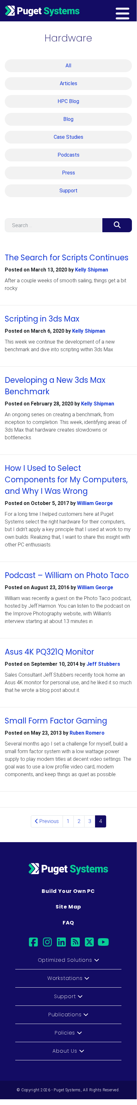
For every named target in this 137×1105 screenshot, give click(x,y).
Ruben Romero (87, 733)
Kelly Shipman (91, 270)
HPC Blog (68, 101)
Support (68, 191)
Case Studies (68, 137)
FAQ (68, 922)
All (68, 66)
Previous (48, 821)
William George (95, 503)
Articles (68, 83)
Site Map (68, 906)
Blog (68, 119)
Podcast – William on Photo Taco (67, 575)
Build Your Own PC (68, 891)
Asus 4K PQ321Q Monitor (49, 652)
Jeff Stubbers (103, 664)
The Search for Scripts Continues (66, 257)
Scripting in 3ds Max (42, 319)
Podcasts (68, 155)
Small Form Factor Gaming (56, 721)
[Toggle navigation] (132, 10)
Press (68, 173)
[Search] (117, 225)
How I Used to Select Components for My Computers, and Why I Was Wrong (66, 479)
